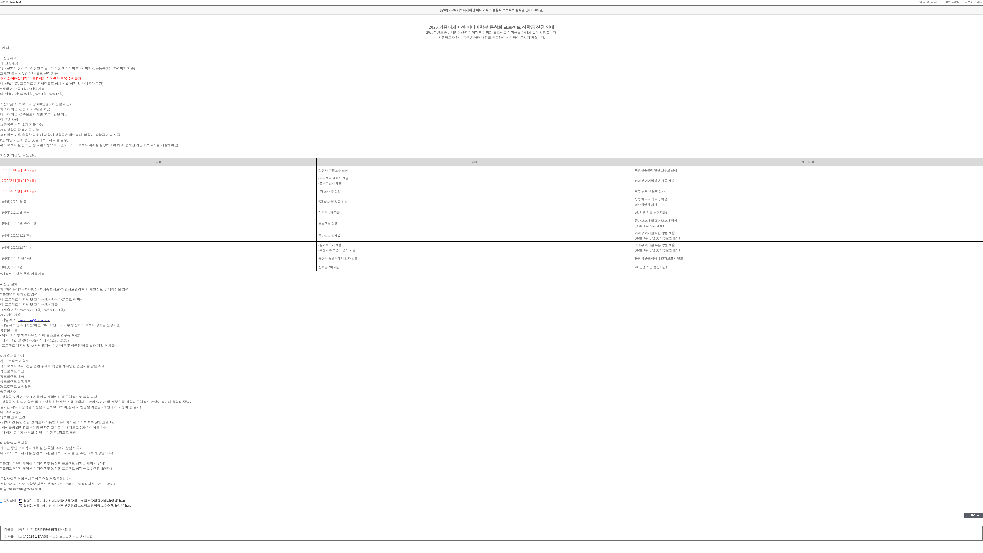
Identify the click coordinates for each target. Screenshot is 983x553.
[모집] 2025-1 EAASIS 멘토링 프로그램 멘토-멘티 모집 (55, 536)
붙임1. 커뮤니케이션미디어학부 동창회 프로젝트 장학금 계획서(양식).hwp (74, 501)
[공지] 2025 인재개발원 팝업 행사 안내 (44, 529)
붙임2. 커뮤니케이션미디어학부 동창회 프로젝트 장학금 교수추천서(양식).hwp (77, 505)
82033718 (15, 1)
